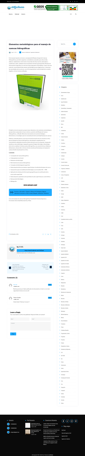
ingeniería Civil (64, 436)
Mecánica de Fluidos (64, 301)
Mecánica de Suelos (64, 308)
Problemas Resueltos (65, 330)
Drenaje (62, 194)
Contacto (23, 14)
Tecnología (63, 374)
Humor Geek (63, 247)
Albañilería (63, 105)
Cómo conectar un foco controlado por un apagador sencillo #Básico (50, 442)
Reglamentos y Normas (65, 346)
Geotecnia (63, 238)
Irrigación (63, 273)
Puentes (62, 343)
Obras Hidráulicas (64, 320)
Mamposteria (63, 282)
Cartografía (63, 146)
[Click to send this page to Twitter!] (46, 234)
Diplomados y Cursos (65, 187)
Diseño (62, 190)
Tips (62, 384)
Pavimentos (63, 324)
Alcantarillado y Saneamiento (66, 108)
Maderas (62, 279)
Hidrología (63, 244)
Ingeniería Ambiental (34, 52)
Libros (62, 276)
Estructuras (63, 209)
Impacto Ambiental (26, 52)
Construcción (63, 171)
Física (62, 225)
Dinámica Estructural (64, 184)
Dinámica (62, 181)
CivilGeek (63, 155)
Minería (62, 317)
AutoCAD (62, 121)
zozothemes (50, 455)
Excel (62, 216)
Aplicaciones (63, 114)
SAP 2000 (63, 355)
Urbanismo (63, 396)
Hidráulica (63, 241)
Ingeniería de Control (65, 260)
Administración (63, 98)
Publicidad (17, 14)
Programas (63, 336)
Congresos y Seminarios (65, 168)
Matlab (62, 295)
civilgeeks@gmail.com (14, 432)
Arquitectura (63, 117)
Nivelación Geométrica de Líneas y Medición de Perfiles (36, 431)
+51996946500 (13, 428)
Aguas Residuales (64, 102)
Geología (62, 235)
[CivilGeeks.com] (15, 7)
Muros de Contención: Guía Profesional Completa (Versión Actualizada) (50, 425)
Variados (62, 400)
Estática (62, 206)
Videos (62, 403)
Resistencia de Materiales (65, 349)
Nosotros (11, 14)
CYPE (62, 178)
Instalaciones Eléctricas (65, 266)
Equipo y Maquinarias (65, 200)
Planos (62, 327)
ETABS (62, 213)
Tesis (62, 381)
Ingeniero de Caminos (66, 439)
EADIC (62, 197)
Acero (62, 95)
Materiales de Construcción (66, 292)
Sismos (62, 362)
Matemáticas (63, 289)
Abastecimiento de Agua (65, 92)
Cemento (62, 149)
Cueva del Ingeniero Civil (66, 433)
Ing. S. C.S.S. (20, 247)
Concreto (62, 159)
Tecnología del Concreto (65, 377)
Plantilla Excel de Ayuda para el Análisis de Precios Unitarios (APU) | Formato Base (51, 431)
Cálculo (62, 133)
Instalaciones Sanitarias (65, 270)
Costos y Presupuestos (65, 175)
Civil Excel (63, 430)
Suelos (62, 368)
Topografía (63, 387)
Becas (62, 124)
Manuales (62, 286)
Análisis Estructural (64, 111)
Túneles (62, 393)
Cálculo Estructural (64, 136)
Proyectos (63, 339)
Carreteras (63, 143)
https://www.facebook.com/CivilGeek (34, 250)
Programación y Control (65, 333)
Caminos (62, 140)
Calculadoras (63, 130)
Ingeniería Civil (64, 257)
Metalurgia (63, 311)
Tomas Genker (17, 297)
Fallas (62, 222)
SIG (61, 358)
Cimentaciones (63, 152)
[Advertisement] (42, 25)
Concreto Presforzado (65, 165)
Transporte (63, 390)
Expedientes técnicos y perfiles (66, 219)
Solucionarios (63, 365)
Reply (50, 284)
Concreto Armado (64, 162)
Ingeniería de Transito (65, 263)
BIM (61, 127)
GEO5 (62, 228)
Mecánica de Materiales (65, 305)
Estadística (63, 203)
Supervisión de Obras (65, 371)
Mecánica (63, 298)
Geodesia (63, 232)
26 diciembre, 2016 (14, 234)
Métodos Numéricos (64, 314)
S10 (62, 352)
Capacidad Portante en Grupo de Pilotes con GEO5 (36, 424)
